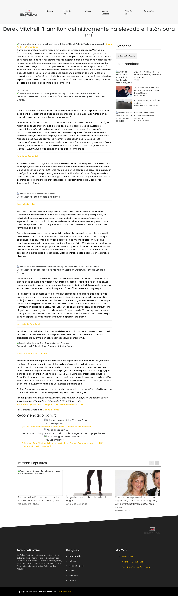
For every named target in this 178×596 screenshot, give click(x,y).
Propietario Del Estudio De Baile (146, 105)
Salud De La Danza (141, 121)
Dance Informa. (51, 409)
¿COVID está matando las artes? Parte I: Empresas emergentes (56, 426)
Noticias (89, 11)
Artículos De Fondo (126, 56)
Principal (51, 11)
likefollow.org (65, 591)
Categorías (150, 11)
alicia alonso (127, 556)
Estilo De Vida (68, 13)
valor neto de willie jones (134, 562)
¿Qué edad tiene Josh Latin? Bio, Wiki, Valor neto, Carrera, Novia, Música (147, 90)
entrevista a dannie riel (27, 156)
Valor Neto (72, 575)
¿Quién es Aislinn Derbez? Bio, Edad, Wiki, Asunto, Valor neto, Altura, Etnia (147, 75)
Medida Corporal (109, 13)
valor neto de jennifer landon (136, 567)
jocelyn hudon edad (26, 204)
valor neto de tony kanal (28, 324)
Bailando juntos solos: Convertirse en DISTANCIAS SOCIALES (146, 115)
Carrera (137, 80)
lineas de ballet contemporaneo (32, 353)
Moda (70, 570)
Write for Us (129, 13)
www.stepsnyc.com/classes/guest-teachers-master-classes (50, 404)
